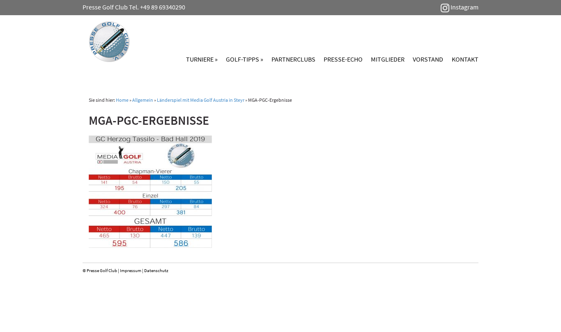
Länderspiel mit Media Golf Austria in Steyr (200, 100)
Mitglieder (388, 59)
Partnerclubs (293, 59)
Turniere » (202, 59)
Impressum (130, 270)
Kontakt (465, 59)
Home (122, 100)
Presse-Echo (343, 59)
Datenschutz (156, 270)
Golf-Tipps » (244, 59)
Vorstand (428, 59)
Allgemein (142, 100)
